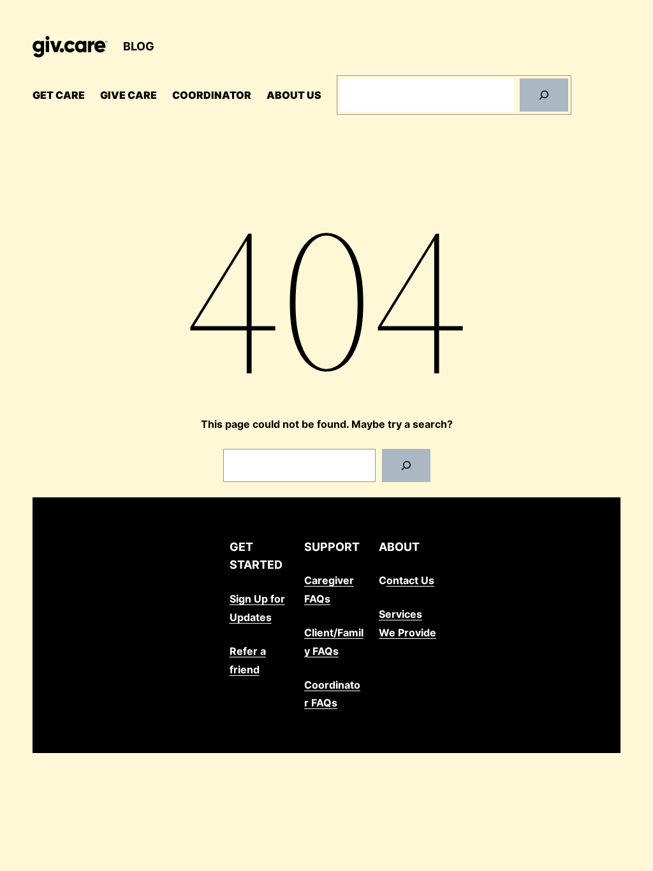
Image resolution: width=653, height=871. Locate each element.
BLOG (138, 46)
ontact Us (410, 580)
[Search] (544, 95)
